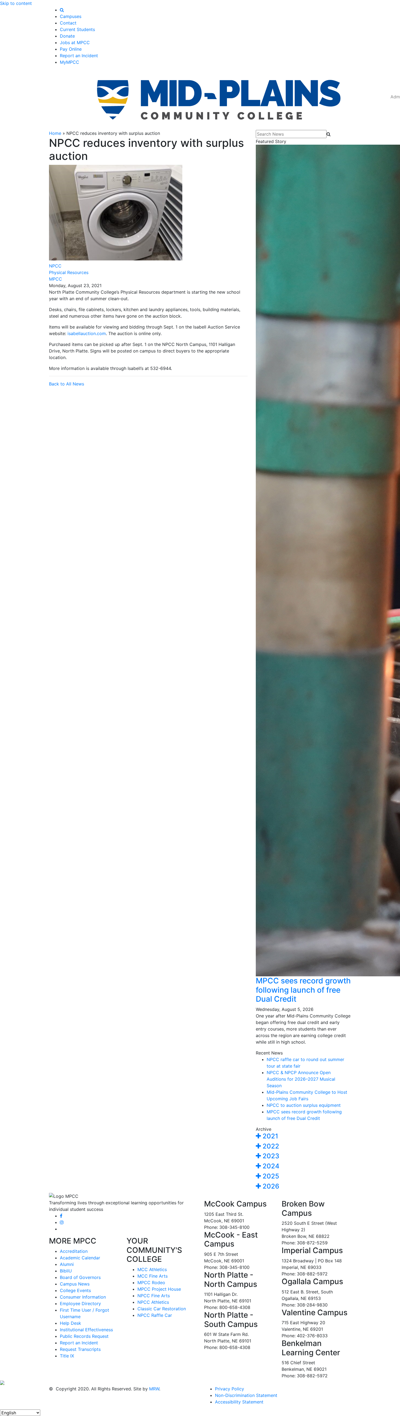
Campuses (70, 16)
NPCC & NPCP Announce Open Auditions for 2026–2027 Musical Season (301, 1079)
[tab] (303, 1136)
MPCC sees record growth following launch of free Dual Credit (303, 990)
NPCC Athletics (153, 1302)
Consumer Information (83, 1297)
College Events (75, 1290)
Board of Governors (80, 1277)
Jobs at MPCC (75, 42)
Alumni (67, 1264)
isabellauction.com (86, 333)
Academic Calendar (80, 1257)
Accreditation (74, 1251)
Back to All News (66, 384)
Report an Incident (79, 55)
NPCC (55, 266)
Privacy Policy (229, 1388)
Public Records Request (84, 1336)
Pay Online (71, 49)
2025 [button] (270, 1176)
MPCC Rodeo (151, 1282)
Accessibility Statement (239, 1402)
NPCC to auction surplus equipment (304, 1105)
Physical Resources (68, 272)
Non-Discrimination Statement (246, 1395)
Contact (68, 23)
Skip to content (16, 3)
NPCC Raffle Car (154, 1315)
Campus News (75, 1284)
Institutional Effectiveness (86, 1329)
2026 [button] (270, 1186)
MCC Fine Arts (152, 1276)
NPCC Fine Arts (153, 1295)
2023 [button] (270, 1156)
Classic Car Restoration (161, 1308)
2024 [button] (270, 1166)
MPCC (55, 279)
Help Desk (70, 1323)
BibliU (66, 1271)
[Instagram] (62, 1222)
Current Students (77, 29)
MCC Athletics (152, 1269)
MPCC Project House (159, 1289)
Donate (67, 36)
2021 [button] (269, 1136)
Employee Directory (80, 1303)
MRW (154, 1388)
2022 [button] (270, 1146)
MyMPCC (69, 62)
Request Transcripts (80, 1349)
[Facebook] (61, 1216)
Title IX (67, 1356)
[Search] (62, 10)
